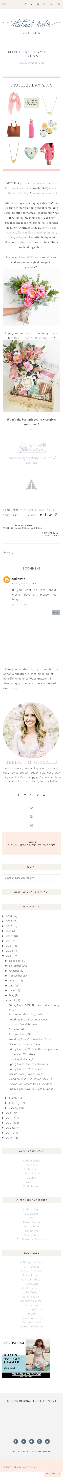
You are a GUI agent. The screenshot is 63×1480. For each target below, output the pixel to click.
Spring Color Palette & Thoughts (28, 1064)
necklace (43, 183)
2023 (9, 921)
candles (28, 232)
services (47, 458)
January (14, 1107)
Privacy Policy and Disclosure (31, 1451)
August (13, 980)
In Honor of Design (31, 1326)
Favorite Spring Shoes (22, 1034)
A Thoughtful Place (31, 1262)
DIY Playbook (31, 1266)
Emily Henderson (31, 1271)
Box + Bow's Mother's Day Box (34, 338)
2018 (9, 945)
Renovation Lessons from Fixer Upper (31, 1084)
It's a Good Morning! (21, 1059)
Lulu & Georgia (31, 1173)
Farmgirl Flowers (30, 257)
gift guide (29, 510)
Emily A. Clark (31, 1275)
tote (32, 183)
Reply (55, 612)
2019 (9, 941)
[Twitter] (31, 4)
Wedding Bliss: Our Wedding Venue (30, 1039)
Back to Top (53, 1473)
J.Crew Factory (32, 1222)
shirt (19, 237)
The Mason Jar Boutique (31, 1239)
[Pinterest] (37, 4)
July (11, 985)
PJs (19, 232)
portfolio (31, 462)
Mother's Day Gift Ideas (23, 1024)
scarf (29, 188)
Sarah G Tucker (31, 1296)
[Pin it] (56, 514)
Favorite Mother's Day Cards (26, 1014)
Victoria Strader (31, 1322)
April (12, 1000)
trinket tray (22, 193)
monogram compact (44, 193)
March (13, 1098)
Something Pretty (31, 1309)
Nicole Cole (32, 1283)
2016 (9, 955)
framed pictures (44, 232)
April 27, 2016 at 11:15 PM (24, 583)
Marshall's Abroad (31, 1279)
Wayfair (31, 1177)
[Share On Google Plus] (51, 514)
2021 (9, 931)
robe (25, 183)
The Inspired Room (31, 1318)
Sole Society (31, 1235)
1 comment (10, 515)
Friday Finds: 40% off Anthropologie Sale (33, 1049)
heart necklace (14, 188)
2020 (9, 936)
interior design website (23, 458)
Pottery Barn (31, 1169)
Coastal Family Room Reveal (26, 1074)
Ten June (31, 1313)
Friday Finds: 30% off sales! (25, 1069)
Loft (31, 1217)
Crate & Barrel (31, 1165)
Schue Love (31, 1305)
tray (53, 183)
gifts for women (23, 604)
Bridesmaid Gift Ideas (22, 1054)
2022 (9, 926)
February (14, 1103)
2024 (9, 916)
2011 (8, 1132)
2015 (9, 1112)
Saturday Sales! (18, 1029)
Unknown (18, 579)
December (15, 960)
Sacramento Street (31, 1300)
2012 (9, 1127)
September (15, 975)
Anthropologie (31, 1160)
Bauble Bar (31, 1213)
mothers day (48, 510)
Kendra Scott (31, 1226)
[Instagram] (44, 4)
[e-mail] (50, 4)
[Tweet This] (40, 514)
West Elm (31, 1182)
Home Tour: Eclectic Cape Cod (27, 1044)
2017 (9, 950)
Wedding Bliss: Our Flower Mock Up (30, 1078)
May (11, 995)
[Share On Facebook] (45, 514)
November (15, 965)
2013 (9, 1122)
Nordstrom (31, 1230)
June (12, 990)
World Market (31, 1186)
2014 (9, 1117)
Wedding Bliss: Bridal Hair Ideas (28, 1019)
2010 (9, 1137)
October (14, 970)
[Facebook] (24, 4)
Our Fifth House (31, 1288)
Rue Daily (31, 1292)
